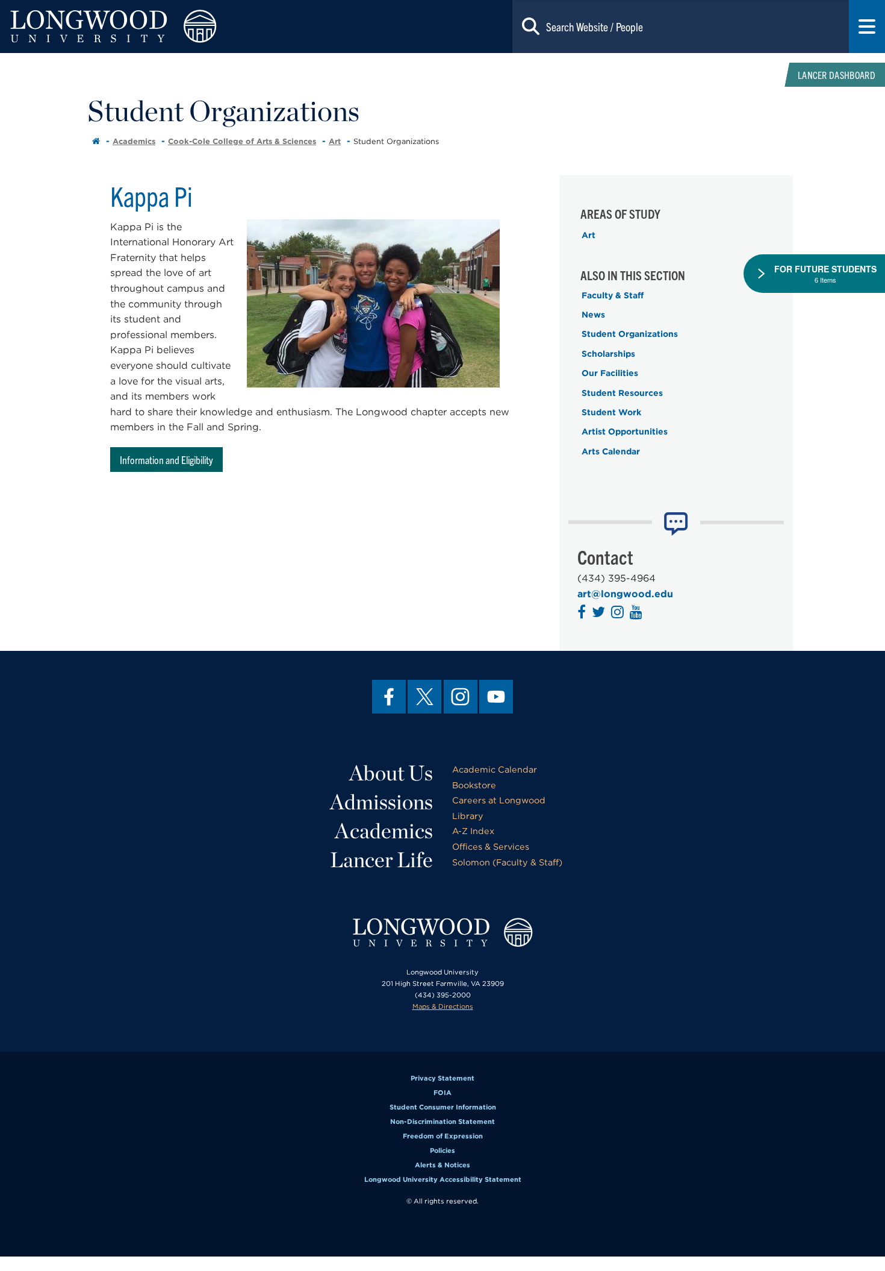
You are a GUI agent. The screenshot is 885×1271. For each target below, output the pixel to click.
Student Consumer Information (443, 1107)
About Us (391, 772)
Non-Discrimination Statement (442, 1121)
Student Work (611, 412)
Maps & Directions (442, 1006)
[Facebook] (389, 697)
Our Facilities (610, 373)
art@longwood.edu (625, 594)
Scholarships (608, 354)
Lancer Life (381, 859)
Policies (442, 1150)
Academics (134, 141)
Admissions (381, 801)
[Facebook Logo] (583, 614)
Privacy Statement (442, 1078)
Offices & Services (490, 846)
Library (467, 816)
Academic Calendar (494, 769)
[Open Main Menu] (867, 26)
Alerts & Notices (442, 1165)
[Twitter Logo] (600, 614)
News (593, 314)
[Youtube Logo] (637, 614)
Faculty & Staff (613, 295)
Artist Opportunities (625, 431)
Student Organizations (630, 334)
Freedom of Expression (443, 1136)
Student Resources (622, 393)
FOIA (442, 1092)
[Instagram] (460, 697)
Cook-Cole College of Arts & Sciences (242, 141)
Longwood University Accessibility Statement (442, 1179)
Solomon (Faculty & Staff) (507, 862)
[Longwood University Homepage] (177, 26)
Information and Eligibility (166, 459)
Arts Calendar (611, 451)
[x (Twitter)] (424, 697)
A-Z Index (473, 831)
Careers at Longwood (498, 800)
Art (335, 141)
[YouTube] (496, 697)
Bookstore (474, 785)
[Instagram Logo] (619, 614)
